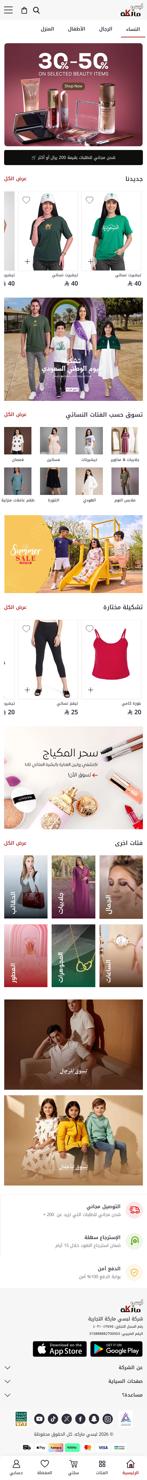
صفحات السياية (125, 1381)
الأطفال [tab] (76, 29)
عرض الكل (15, 178)
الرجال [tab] (105, 29)
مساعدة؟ (132, 1395)
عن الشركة (131, 1368)
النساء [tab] (133, 29)
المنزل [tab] (47, 29)
